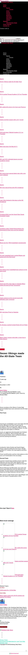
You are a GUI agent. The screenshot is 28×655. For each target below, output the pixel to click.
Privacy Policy (4, 640)
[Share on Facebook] (15, 84)
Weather (5, 21)
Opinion (8, 20)
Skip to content (4, 0)
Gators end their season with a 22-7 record (11, 119)
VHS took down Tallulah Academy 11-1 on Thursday (13, 575)
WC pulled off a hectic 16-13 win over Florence (13, 107)
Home (4, 5)
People (8, 14)
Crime (7, 11)
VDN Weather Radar (11, 23)
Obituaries (9, 17)
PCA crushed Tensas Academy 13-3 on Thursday (13, 94)
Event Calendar (7, 24)
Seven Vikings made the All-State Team (11, 81)
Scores (11, 9)
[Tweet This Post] (15, 86)
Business (8, 15)
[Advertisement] (14, 492)
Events (8, 12)
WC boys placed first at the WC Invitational (11, 187)
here (13, 508)
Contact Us (6, 26)
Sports (8, 8)
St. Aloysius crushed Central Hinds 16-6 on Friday (13, 325)
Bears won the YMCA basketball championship (13, 242)
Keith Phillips (3, 390)
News (4, 6)
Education (9, 18)
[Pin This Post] (15, 87)
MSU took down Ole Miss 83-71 (8, 146)
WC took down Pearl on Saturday (9, 312)
